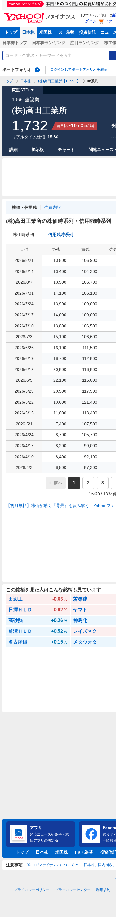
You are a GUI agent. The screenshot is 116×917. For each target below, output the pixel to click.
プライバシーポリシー (32, 890)
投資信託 (87, 32)
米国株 (45, 32)
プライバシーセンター (73, 890)
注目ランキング (84, 42)
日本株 (28, 32)
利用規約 (103, 890)
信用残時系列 (60, 234)
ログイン (89, 21)
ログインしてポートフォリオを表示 (78, 69)
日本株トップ (14, 42)
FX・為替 (65, 32)
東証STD (20, 90)
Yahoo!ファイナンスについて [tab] (50, 865)
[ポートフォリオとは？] (37, 69)
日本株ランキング (48, 42)
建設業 (32, 99)
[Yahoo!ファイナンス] (40, 15)
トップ (11, 32)
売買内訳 (52, 207)
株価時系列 (23, 234)
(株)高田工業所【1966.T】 (59, 81)
